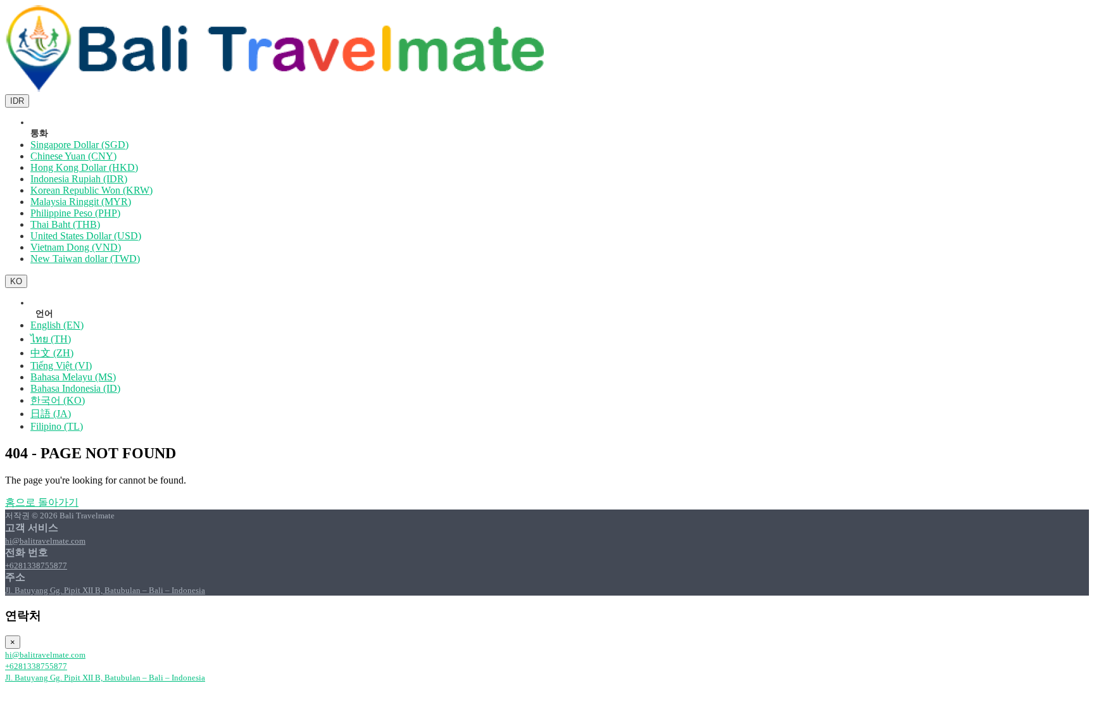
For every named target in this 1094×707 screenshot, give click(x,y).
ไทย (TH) (50, 339)
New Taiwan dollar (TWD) (85, 258)
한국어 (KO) (57, 400)
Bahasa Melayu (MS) (73, 377)
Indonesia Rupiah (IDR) (78, 178)
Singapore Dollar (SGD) (79, 144)
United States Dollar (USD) (85, 235)
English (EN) (57, 325)
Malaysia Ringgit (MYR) (80, 201)
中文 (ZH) (51, 352)
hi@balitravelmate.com (45, 541)
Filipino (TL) (56, 426)
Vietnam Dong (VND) (75, 247)
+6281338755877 (36, 565)
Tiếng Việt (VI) (61, 365)
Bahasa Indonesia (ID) (75, 388)
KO (16, 281)
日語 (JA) (50, 413)
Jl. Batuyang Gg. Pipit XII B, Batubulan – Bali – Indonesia (105, 590)
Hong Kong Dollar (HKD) (84, 167)
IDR (17, 101)
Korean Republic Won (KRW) (91, 190)
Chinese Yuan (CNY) (73, 156)
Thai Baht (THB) (65, 224)
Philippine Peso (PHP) (75, 213)
